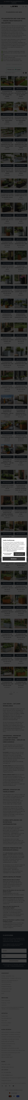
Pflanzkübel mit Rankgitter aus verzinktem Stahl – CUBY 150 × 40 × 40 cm (21, 412)
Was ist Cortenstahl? (6, 1054)
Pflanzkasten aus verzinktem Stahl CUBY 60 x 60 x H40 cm (21, 388)
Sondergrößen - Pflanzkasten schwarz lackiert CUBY (7, 340)
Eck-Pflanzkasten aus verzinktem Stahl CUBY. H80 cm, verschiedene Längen (21, 171)
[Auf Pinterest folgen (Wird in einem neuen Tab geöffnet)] (9, 1086)
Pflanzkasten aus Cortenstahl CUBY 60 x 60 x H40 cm (21, 340)
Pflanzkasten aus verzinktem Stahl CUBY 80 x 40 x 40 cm (7, 660)
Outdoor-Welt (4, 1016)
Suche (2, 993)
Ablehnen (14, 558)
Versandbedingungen (6, 984)
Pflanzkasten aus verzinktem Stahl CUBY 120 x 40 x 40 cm (7, 684)
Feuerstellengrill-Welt (6, 1018)
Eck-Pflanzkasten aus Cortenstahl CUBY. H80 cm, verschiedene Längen (21, 120)
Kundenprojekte (5, 1025)
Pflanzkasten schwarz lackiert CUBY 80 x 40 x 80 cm (21, 512)
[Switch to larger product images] (23, 72)
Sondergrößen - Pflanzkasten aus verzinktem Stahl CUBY (21, 316)
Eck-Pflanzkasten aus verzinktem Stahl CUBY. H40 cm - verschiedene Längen (7, 171)
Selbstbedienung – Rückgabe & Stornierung (11, 978)
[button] (14, 1093)
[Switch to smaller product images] (26, 72)
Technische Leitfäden (6, 1022)
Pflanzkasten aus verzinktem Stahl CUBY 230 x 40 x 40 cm (21, 636)
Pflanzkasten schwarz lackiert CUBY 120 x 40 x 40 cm (21, 461)
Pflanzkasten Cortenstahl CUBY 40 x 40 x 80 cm (21, 268)
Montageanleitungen (6, 991)
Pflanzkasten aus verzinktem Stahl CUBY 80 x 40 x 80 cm (7, 292)
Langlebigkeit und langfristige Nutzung (10, 1039)
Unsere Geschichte (5, 1000)
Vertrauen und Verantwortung (8, 1043)
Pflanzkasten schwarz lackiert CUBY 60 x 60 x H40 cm (7, 487)
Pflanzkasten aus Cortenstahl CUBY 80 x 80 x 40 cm (7, 588)
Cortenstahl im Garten (6, 1045)
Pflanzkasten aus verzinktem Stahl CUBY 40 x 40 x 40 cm (21, 244)
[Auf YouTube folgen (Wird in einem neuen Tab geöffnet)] (13, 1086)
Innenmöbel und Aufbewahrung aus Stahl (10, 1052)
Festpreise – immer (5, 1002)
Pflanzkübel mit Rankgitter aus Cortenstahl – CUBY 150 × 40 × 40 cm (7, 462)
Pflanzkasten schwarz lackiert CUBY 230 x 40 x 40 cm (7, 564)
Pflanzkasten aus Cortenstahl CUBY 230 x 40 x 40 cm (7, 388)
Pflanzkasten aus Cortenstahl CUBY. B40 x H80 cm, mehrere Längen (20, 94)
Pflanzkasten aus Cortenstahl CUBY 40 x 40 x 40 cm (7, 244)
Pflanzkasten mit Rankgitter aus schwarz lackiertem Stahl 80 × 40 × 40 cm (20, 488)
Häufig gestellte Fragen (6, 988)
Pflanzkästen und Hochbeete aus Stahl (10, 1048)
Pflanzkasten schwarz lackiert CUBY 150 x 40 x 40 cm (21, 196)
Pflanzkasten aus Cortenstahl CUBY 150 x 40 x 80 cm (7, 612)
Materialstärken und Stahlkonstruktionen (10, 1034)
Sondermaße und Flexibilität (7, 1041)
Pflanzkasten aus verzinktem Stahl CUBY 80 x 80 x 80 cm (7, 364)
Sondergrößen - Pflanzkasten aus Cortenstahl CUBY (7, 316)
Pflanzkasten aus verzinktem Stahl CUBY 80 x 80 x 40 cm (21, 564)
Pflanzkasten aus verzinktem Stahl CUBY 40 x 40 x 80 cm (21, 364)
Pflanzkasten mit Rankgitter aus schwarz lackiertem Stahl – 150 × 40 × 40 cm (7, 513)
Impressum (4, 1005)
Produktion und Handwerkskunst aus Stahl (11, 1036)
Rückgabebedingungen (6, 986)
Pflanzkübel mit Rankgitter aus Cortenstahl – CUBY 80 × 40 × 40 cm (7, 412)
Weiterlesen (7, 88)
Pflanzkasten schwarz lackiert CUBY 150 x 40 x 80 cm (7, 220)
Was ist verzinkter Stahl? (7, 1057)
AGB (8, 965)
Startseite (8, 64)
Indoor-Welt (4, 1020)
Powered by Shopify (18, 1090)
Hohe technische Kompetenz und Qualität (10, 1032)
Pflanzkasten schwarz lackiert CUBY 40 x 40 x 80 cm (21, 292)
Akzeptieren (19, 554)
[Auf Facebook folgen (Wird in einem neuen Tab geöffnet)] (2, 1086)
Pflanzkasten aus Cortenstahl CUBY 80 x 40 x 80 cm (21, 612)
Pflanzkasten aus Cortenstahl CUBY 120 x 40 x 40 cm (7, 437)
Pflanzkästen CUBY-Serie (17, 64)
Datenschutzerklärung (12, 550)
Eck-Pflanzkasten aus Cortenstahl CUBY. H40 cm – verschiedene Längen (7, 120)
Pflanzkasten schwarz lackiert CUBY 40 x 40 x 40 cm (7, 268)
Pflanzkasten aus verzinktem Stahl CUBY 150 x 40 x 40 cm (21, 588)
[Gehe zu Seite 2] (17, 692)
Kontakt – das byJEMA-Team (7, 976)
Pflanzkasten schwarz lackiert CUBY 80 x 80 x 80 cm (21, 220)
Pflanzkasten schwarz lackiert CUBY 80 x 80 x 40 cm (21, 660)
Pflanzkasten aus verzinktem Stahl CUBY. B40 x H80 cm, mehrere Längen (21, 145)
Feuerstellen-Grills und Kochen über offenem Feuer (13, 1050)
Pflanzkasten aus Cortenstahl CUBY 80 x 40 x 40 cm (21, 684)
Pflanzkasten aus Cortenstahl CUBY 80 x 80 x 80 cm (21, 437)
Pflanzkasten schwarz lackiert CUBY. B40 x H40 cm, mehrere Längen (7, 196)
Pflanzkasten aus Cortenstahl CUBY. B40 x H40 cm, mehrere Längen (7, 94)
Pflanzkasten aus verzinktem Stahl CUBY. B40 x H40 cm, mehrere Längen (7, 145)
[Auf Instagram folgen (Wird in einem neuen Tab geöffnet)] (6, 1086)
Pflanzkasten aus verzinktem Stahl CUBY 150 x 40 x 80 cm (7, 636)
